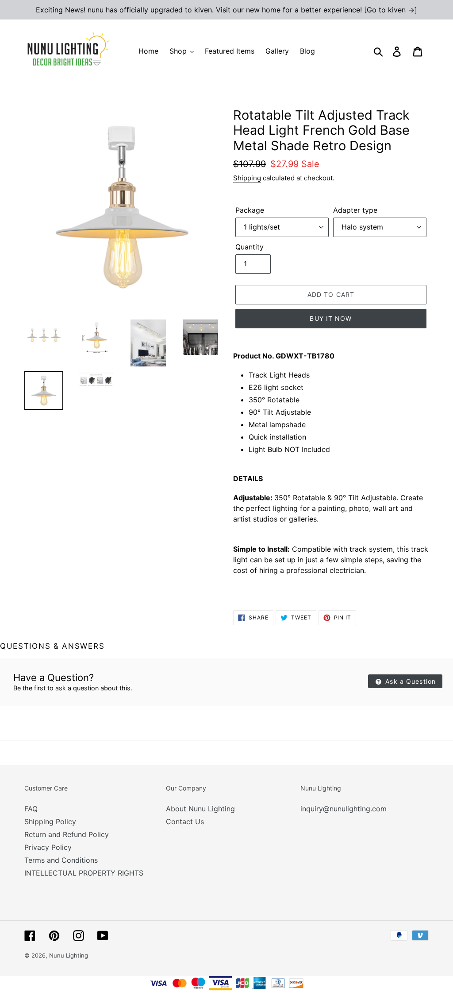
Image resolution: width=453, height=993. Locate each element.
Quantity (249, 246)
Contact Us (185, 821)
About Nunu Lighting (200, 808)
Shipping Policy (50, 821)
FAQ (31, 808)
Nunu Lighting (68, 955)
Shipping (247, 178)
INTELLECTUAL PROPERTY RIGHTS (83, 872)
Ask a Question (409, 681)
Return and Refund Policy (66, 834)
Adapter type (355, 210)
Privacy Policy (48, 847)
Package (249, 210)
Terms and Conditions (61, 860)
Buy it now (331, 318)
